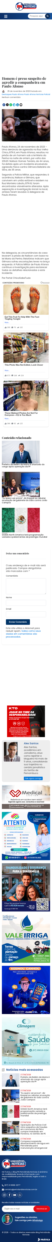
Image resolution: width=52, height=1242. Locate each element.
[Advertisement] (26, 49)
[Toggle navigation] (6, 16)
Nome (9, 597)
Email (8, 609)
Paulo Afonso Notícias (34, 94)
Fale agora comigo (33, 778)
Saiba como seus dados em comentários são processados (23, 633)
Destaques (7, 94)
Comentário (12, 576)
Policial (47, 94)
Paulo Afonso (18, 94)
